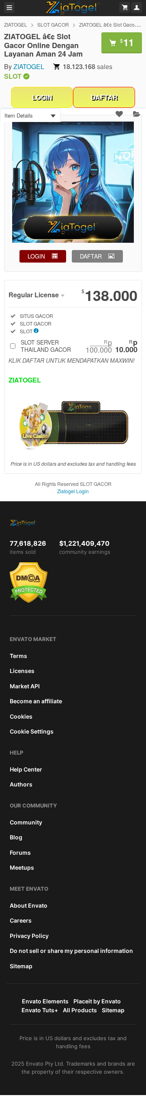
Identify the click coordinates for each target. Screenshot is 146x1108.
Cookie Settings (32, 731)
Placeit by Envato (97, 1001)
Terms (18, 655)
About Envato (28, 905)
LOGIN (42, 97)
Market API (25, 686)
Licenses (22, 670)
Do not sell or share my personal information (71, 950)
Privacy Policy (29, 935)
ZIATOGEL (15, 24)
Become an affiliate (36, 701)
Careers (21, 920)
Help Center (26, 769)
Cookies (21, 716)
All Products (80, 1010)
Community (26, 822)
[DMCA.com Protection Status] (28, 601)
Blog (16, 837)
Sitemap (21, 966)
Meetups (22, 867)
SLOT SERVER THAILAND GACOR (79, 345)
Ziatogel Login (73, 491)
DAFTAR (104, 97)
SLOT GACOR (53, 24)
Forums (20, 852)
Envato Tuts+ (39, 1010)
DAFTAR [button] (91, 256)
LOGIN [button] (36, 256)
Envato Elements (45, 1001)
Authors (21, 784)
